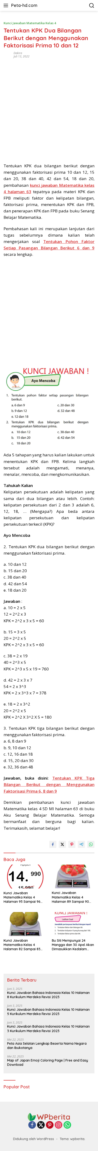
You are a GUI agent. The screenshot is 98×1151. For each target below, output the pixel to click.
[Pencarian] (91, 5)
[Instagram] (58, 1125)
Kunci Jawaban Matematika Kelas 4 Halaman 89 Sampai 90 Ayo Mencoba (70, 897)
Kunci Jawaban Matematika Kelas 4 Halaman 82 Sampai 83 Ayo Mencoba (22, 944)
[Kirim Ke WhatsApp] (90, 844)
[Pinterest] (50, 1125)
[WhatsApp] (67, 1125)
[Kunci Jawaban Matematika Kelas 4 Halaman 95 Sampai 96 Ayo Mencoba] (25, 877)
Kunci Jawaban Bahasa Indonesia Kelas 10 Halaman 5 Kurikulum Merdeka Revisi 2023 (48, 1011)
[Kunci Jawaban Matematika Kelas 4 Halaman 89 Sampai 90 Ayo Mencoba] (73, 876)
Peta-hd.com (24, 5)
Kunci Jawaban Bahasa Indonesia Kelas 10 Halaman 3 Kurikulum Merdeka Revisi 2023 (48, 1028)
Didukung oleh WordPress (33, 1139)
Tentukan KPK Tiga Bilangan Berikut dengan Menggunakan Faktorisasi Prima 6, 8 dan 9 (49, 784)
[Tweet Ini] (62, 844)
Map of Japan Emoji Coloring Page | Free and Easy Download (47, 1062)
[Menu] (7, 5)
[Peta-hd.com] (49, 1116)
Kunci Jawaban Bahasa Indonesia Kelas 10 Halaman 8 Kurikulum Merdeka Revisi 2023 (48, 995)
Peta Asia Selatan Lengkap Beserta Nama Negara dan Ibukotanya (47, 1045)
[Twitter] (41, 1125)
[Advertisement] (49, 109)
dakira (18, 53)
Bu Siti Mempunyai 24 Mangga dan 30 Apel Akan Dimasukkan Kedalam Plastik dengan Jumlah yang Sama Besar (73, 944)
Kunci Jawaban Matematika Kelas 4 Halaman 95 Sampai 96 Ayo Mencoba (22, 897)
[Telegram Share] (81, 844)
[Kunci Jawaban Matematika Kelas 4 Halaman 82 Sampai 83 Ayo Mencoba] (25, 924)
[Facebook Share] (52, 844)
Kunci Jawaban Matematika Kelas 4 (30, 23)
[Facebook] (32, 1125)
